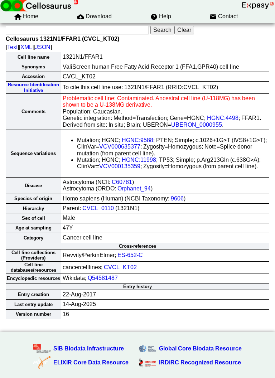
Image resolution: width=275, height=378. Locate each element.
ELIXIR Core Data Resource (91, 362)
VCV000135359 (119, 166)
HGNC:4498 (222, 118)
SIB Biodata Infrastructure (88, 348)
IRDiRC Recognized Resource (200, 362)
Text (12, 47)
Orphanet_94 (134, 188)
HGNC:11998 (139, 160)
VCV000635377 (119, 147)
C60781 (122, 182)
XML (26, 47)
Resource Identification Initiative (33, 87)
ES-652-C (130, 255)
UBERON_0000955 (196, 125)
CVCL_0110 (98, 208)
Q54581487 (103, 278)
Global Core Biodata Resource (200, 348)
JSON (42, 47)
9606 (177, 198)
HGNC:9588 (137, 140)
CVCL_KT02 (120, 267)
